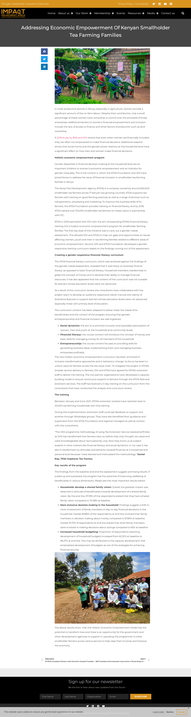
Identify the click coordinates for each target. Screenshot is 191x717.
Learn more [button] (158, 712)
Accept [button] (181, 712)
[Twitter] (153, 3)
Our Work (82, 13)
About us (63, 13)
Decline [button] (170, 712)
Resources (134, 13)
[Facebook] (171, 3)
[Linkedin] (159, 3)
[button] (183, 13)
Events (121, 13)
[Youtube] (165, 3)
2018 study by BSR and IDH (72, 137)
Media (151, 13)
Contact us (168, 13)
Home (52, 13)
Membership (102, 13)
